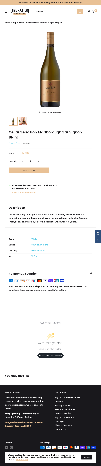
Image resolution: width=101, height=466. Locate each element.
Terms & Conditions (65, 409)
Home (7, 22)
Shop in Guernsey (63, 425)
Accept (87, 457)
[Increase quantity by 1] (38, 161)
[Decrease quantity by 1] (22, 161)
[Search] (80, 11)
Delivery (59, 401)
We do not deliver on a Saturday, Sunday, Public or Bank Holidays (50, 2)
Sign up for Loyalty (64, 417)
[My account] (89, 11)
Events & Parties (63, 413)
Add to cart (29, 170)
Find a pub (60, 421)
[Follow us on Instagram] (11, 447)
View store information (23, 192)
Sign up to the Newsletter (67, 397)
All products (18, 22)
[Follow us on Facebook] (6, 447)
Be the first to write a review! (50, 355)
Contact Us (60, 429)
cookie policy (22, 459)
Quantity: (13, 161)
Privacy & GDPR (63, 405)
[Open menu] (6, 12)
